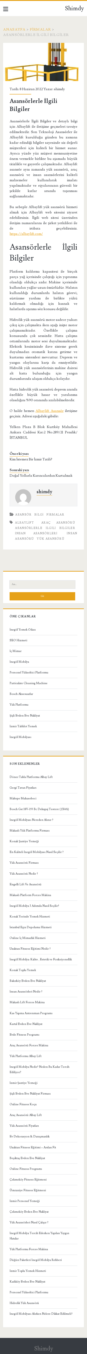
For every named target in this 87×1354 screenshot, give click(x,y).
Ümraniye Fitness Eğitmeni (28, 1190)
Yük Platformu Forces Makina (29, 1249)
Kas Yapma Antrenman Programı (31, 1013)
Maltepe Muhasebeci (23, 798)
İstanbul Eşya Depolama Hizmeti (31, 927)
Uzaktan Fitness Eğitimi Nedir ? (30, 949)
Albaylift (24, 522)
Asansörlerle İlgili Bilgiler (45, 528)
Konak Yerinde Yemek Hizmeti (30, 916)
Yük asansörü (50, 539)
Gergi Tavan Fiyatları (23, 788)
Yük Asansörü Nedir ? (24, 874)
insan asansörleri (36, 533)
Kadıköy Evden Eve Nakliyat (27, 1281)
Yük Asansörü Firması (24, 863)
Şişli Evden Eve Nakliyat (25, 715)
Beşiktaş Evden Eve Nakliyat (27, 1158)
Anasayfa (14, 29)
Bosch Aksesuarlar (21, 694)
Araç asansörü (58, 522)
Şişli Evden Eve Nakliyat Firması (30, 1093)
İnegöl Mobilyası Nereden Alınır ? (31, 820)
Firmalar (40, 29)
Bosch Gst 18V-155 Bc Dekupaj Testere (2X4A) (39, 809)
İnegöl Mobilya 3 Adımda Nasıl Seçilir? (34, 906)
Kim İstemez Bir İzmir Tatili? (31, 459)
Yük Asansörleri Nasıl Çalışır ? (29, 1222)
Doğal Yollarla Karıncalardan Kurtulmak (41, 475)
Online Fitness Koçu (23, 1104)
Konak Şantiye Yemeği (24, 841)
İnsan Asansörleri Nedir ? (26, 991)
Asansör (23, 514)
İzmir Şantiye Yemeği (23, 1083)
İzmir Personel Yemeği (25, 1201)
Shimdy (74, 8)
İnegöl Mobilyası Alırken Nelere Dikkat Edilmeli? (41, 1314)
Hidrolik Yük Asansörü (24, 1303)
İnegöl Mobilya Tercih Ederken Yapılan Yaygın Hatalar (39, 1235)
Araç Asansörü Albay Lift (26, 1115)
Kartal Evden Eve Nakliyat (26, 1024)
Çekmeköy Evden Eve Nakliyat (29, 1212)
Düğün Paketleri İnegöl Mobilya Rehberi (36, 1260)
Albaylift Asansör (49, 411)
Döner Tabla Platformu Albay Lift (31, 777)
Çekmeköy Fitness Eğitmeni (28, 1179)
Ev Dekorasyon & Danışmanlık (30, 1136)
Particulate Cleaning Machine (29, 683)
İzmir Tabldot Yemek (23, 726)
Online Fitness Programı (26, 1169)
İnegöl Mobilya (19, 662)
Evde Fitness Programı (24, 1034)
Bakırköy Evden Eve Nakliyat (28, 981)
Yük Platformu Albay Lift (25, 1056)
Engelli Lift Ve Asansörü (25, 884)
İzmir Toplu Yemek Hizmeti (28, 1271)
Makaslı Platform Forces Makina (30, 895)
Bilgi (39, 514)
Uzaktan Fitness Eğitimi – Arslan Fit (33, 1147)
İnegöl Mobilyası (20, 737)
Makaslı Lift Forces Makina (27, 1002)
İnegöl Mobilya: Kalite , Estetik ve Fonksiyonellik (41, 959)
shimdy (59, 89)
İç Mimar (15, 651)
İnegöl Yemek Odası (23, 629)
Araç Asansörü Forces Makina (29, 1045)
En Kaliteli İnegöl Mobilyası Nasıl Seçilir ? (37, 852)
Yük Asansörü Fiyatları (24, 1126)
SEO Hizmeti (18, 640)
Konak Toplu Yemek (23, 970)
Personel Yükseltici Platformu (29, 672)
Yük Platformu (19, 704)
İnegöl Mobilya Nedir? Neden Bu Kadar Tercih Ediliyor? (39, 1069)
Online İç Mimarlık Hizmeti (28, 938)
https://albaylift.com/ (26, 234)
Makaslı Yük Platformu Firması (30, 830)
